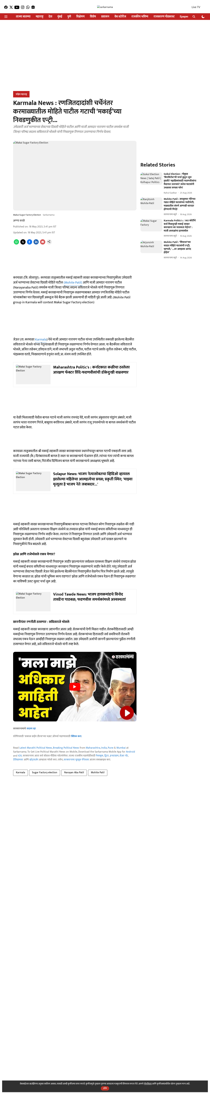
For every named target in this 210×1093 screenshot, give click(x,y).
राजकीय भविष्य (139, 16)
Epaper (184, 16)
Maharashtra (93, 748)
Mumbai (121, 748)
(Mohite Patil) (73, 282)
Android (130, 752)
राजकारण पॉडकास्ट (164, 16)
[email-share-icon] (42, 244)
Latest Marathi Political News (35, 748)
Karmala (41, 339)
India (104, 748)
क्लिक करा (76, 736)
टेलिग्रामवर (18, 759)
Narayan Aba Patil (74, 772)
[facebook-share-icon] (29, 244)
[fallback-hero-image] (151, 178)
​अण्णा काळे (19, 220)
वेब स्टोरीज (120, 16)
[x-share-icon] (23, 244)
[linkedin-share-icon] (36, 244)
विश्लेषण (80, 16)
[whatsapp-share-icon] (16, 244)
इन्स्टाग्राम (114, 756)
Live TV (196, 7)
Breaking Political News (66, 748)
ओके (105, 1088)
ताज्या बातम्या (23, 16)
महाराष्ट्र (39, 16)
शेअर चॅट (124, 756)
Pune (110, 748)
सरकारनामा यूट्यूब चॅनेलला (76, 759)
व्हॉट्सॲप (33, 759)
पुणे (69, 16)
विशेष (93, 16)
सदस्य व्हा (31, 728)
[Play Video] (75, 687)
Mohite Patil (98, 772)
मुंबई (59, 16)
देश (50, 16)
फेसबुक (99, 756)
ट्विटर (106, 756)
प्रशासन (105, 16)
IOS (20, 756)
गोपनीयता (148, 1084)
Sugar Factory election (44, 772)
